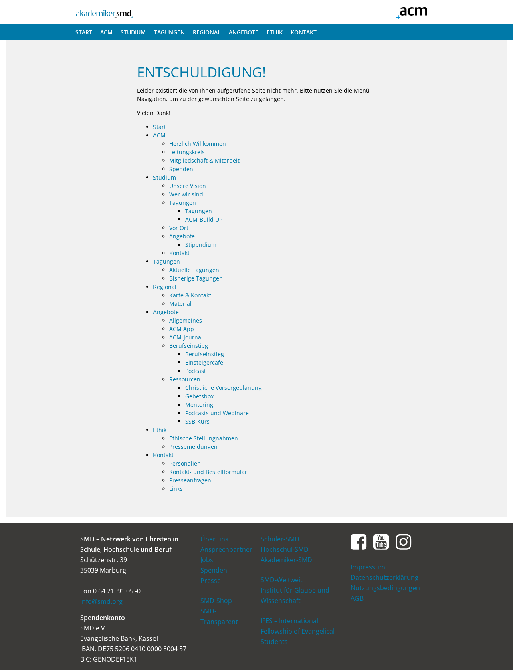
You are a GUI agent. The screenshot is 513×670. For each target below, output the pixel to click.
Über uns (214, 539)
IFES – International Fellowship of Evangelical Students (298, 631)
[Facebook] (359, 541)
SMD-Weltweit (282, 579)
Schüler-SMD (280, 539)
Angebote (244, 32)
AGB (357, 598)
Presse (210, 580)
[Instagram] (404, 541)
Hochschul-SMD (285, 549)
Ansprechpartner (226, 549)
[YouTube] (381, 541)
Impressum (368, 567)
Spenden (213, 570)
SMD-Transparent (219, 616)
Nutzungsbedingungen (385, 587)
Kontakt (304, 32)
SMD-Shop (216, 600)
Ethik (275, 32)
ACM (106, 32)
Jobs (206, 559)
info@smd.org (101, 601)
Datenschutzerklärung (384, 577)
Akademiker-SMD (104, 12)
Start (83, 32)
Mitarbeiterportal (412, 12)
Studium (133, 32)
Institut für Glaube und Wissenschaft (295, 595)
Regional (207, 32)
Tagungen (169, 32)
